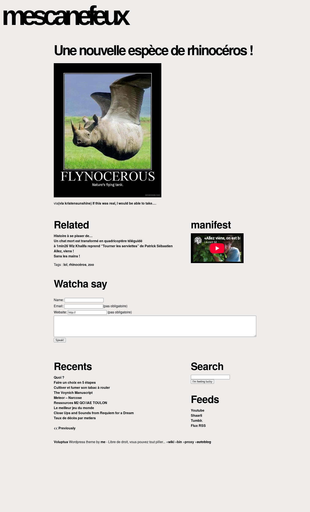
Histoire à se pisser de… (73, 235)
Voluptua (61, 441)
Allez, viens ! (64, 250)
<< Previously (64, 428)
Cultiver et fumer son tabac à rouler (82, 387)
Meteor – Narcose (68, 397)
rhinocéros (77, 264)
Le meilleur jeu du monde (74, 407)
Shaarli (196, 415)
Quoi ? (59, 377)
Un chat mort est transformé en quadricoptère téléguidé (98, 240)
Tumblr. (197, 420)
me (103, 441)
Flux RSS (198, 425)
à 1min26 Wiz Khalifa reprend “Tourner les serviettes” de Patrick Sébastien (113, 245)
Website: (61, 312)
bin (179, 441)
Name (58, 299)
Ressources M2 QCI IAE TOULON (80, 402)
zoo (91, 264)
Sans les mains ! (67, 256)
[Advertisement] (155, 477)
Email (58, 305)
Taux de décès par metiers (75, 417)
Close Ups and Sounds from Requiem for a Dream (94, 412)
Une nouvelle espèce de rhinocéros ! (153, 49)
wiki (171, 441)
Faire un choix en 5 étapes (75, 382)
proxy (189, 441)
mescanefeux (64, 15)
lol (65, 264)
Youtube (197, 410)
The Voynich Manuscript (73, 392)
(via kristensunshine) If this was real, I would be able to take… (107, 203)
